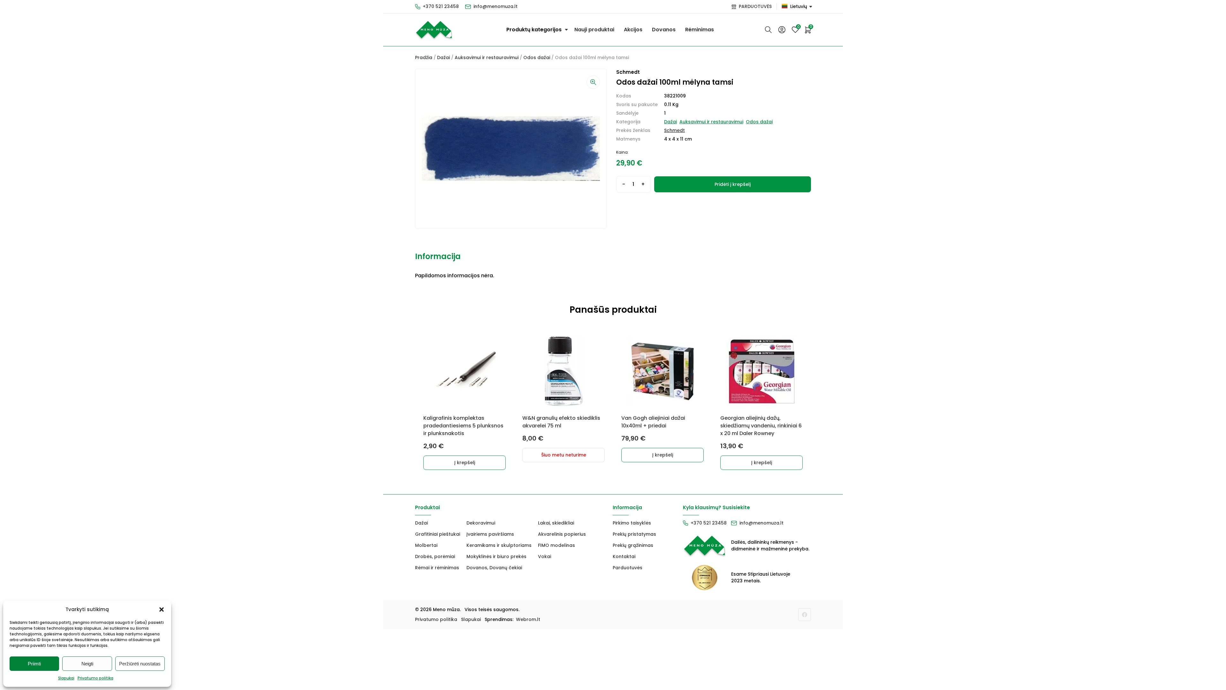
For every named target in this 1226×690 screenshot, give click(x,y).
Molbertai (426, 545)
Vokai (544, 556)
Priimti (34, 663)
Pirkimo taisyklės (632, 523)
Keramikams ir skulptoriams (499, 545)
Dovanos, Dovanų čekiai (494, 567)
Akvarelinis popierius (562, 534)
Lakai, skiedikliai (556, 523)
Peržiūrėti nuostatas (140, 663)
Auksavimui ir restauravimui (486, 57)
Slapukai (66, 678)
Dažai (443, 57)
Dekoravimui (480, 523)
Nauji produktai (594, 29)
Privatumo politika (95, 678)
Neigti (87, 663)
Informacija (438, 256)
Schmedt (674, 130)
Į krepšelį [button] (464, 462)
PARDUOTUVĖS (755, 6)
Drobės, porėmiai (435, 556)
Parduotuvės (627, 567)
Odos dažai (536, 57)
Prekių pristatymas (634, 534)
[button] (161, 609)
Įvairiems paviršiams (490, 534)
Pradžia (423, 57)
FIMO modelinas (556, 545)
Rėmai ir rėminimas (437, 567)
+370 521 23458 (441, 6)
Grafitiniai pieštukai (437, 534)
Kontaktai (624, 556)
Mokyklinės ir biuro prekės (496, 556)
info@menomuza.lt (495, 6)
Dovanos (664, 29)
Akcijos (633, 29)
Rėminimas (699, 29)
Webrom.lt (528, 619)
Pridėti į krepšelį (733, 184)
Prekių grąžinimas (633, 545)
